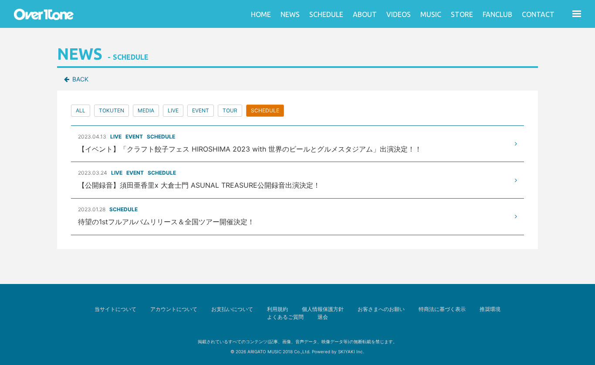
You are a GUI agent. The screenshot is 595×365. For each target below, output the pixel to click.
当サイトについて (115, 309)
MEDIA (146, 110)
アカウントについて (173, 309)
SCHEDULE (326, 14)
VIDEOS (398, 14)
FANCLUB (497, 14)
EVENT (200, 110)
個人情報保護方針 (323, 309)
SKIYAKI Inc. (351, 351)
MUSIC (430, 14)
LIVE (173, 110)
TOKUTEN (111, 110)
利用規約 (277, 309)
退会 (323, 317)
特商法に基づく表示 (442, 309)
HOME (261, 14)
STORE (462, 14)
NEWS (290, 14)
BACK (80, 79)
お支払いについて (232, 309)
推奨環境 (490, 309)
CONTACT (538, 14)
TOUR (230, 110)
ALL (80, 110)
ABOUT (365, 14)
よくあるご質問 (285, 317)
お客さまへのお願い (381, 309)
